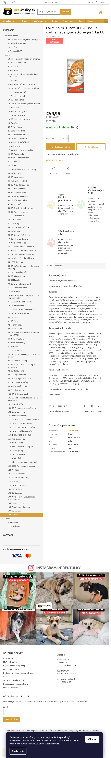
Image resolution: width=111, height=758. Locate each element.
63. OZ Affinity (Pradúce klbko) (21, 258)
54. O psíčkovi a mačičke (18, 227)
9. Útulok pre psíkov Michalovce (21, 84)
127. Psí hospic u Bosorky (18, 477)
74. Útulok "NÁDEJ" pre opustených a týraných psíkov (23, 296)
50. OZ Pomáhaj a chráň (18, 212)
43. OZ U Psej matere (17, 188)
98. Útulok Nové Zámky (17, 386)
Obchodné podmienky (13, 669)
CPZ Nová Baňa (14, 526)
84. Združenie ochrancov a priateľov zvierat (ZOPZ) (23, 334)
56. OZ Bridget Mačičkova (19, 235)
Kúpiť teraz (93, 147)
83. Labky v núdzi (15, 328)
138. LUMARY (13, 514)
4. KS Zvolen (13, 66)
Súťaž (5, 676)
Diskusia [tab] (58, 265)
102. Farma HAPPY (15, 404)
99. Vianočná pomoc (16, 390)
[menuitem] (9, 21)
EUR (89, 2)
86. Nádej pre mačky (16, 342)
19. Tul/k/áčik (13, 123)
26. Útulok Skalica (15, 146)
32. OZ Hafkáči (14, 165)
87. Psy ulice (13, 346)
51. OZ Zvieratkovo (16, 215)
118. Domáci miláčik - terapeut (20, 446)
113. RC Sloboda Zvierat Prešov (21, 427)
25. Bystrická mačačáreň (18, 142)
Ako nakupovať (51, 2)
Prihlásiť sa (12, 719)
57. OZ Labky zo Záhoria (18, 239)
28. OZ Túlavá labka (16, 154)
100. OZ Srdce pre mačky (18, 394)
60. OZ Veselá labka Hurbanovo (21, 246)
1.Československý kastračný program (24, 59)
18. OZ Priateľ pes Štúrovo (19, 119)
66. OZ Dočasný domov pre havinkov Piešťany (23, 267)
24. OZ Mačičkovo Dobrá (18, 138)
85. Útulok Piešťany (16, 339)
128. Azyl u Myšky (15, 481)
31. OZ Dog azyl (14, 161)
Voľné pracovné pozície (13, 680)
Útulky (7, 55)
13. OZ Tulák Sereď (16, 99)
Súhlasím (92, 739)
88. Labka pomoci (15, 350)
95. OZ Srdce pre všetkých (19, 378)
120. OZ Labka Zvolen (17, 454)
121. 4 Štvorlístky (15, 458)
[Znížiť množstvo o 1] (67, 140)
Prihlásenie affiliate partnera (15, 684)
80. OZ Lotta (13, 317)
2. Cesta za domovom (17, 62)
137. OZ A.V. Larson (16, 510)
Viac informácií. (52, 743)
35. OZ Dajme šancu (16, 177)
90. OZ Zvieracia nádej (17, 360)
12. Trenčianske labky (17, 96)
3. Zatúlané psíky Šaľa (17, 43)
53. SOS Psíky (13, 223)
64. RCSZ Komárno (15, 262)
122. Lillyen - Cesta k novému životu (23, 462)
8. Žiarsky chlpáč (15, 51)
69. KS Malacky (14, 280)
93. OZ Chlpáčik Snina (17, 374)
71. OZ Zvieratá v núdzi (17, 287)
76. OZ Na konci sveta (17, 305)
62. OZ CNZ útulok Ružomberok (21, 254)
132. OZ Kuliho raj (15, 493)
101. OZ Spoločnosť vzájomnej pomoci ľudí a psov (24, 399)
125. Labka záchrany (16, 473)
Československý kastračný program (65, 730)
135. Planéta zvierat (16, 503)
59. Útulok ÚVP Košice (17, 242)
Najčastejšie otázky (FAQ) (14, 665)
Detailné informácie (54, 160)
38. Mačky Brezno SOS (17, 181)
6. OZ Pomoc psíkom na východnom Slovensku (23, 75)
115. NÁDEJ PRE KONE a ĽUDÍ (20, 435)
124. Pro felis (13, 470)
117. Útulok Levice (15, 442)
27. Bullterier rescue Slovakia (20, 150)
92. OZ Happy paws (16, 370)
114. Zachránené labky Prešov (21, 431)
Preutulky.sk (13, 522)
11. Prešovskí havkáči (17, 92)
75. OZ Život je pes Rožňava (20, 301)
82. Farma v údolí (15, 324)
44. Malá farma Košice (17, 192)
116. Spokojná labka (16, 439)
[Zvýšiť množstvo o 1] (67, 137)
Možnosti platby (10, 662)
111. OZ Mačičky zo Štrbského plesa (23, 419)
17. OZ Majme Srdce (16, 115)
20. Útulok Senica (15, 127)
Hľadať (65, 11)
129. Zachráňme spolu (17, 485)
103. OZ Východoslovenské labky (22, 408)
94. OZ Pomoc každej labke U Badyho (24, 39)
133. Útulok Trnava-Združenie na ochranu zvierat (21, 498)
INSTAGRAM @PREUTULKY (58, 567)
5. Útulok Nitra (14, 70)
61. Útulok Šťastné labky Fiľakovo (22, 250)
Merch (7, 518)
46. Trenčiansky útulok (17, 200)
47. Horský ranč (14, 204)
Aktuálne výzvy (11, 35)
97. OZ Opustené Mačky (18, 382)
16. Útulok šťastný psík (17, 111)
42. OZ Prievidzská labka (18, 185)
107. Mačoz (12, 47)
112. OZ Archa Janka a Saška (20, 423)
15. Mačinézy (13, 107)
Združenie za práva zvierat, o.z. (35, 730)
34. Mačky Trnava (15, 173)
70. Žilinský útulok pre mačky (20, 284)
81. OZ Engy (13, 321)
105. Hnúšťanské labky (17, 415)
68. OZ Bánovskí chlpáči (18, 276)
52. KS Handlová (14, 219)
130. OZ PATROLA (15, 489)
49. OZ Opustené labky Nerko (20, 208)
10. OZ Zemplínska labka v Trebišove (23, 88)
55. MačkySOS (14, 231)
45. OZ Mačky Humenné (18, 196)
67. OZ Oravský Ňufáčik (18, 272)
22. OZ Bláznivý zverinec (18, 134)
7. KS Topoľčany (15, 80)
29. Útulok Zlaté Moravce (18, 157)
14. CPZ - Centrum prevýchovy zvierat (24, 103)
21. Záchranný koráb (16, 130)
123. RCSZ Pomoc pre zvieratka (21, 466)
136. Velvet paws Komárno (19, 507)
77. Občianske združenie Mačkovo (22, 309)
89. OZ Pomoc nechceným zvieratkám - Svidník (24, 355)
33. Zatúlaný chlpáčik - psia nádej (22, 169)
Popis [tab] (49, 265)
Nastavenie (18, 751)
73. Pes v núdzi (14, 291)
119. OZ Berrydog (15, 450)
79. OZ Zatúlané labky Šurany (20, 313)
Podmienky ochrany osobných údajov (19, 673)
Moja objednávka (10, 687)
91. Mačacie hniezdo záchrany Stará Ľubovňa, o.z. (23, 365)
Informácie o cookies (92, 730)
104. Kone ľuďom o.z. (17, 412)
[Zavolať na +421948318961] (7, 2)
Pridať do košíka (62, 147)
